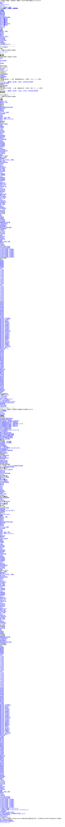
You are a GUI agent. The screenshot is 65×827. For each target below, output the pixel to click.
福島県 (2, 310)
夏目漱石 (2, 191)
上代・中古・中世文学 (6, 469)
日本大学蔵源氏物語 (5, 428)
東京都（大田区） (5, 328)
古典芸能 (2, 37)
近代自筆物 (3, 40)
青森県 (2, 304)
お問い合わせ (4, 816)
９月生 (2, 280)
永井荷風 (2, 189)
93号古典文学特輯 (5, 246)
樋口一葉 (2, 195)
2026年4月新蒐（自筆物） (7, 251)
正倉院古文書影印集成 (6, 418)
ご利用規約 (3, 810)
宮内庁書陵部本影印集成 (7, 433)
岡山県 (2, 373)
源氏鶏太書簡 (4, 85)
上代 (1, 129)
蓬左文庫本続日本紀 (5, 432)
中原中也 (2, 190)
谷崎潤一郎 (3, 186)
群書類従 (2, 444)
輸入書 (2, 483)
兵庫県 (2, 366)
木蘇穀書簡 (3, 76)
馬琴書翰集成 (4, 449)
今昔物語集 (3, 139)
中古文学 (2, 232)
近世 (1, 148)
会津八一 (2, 166)
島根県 (2, 372)
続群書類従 (3, 445)
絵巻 (1, 235)
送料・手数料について (6, 399)
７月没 (2, 294)
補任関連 (2, 491)
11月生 (2, 282)
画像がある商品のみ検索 (9, 50)
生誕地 (2, 63)
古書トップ (3, 101)
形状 (1, 259)
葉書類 (2, 263)
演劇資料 (2, 14)
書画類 (2, 264)
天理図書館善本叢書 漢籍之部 (9, 426)
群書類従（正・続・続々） (7, 510)
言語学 (2, 32)
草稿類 (2, 260)
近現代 (2, 490)
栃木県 (2, 313)
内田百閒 (2, 171)
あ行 (1, 164)
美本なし (2, 27)
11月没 (2, 299)
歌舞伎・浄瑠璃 (4, 477)
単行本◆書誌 (4, 22)
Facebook (2, 413)
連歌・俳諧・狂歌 (5, 241)
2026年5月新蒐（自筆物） (7, 253)
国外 (1, 392)
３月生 (2, 272)
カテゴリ (2, 2)
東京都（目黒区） (5, 329)
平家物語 (2, 144)
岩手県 (2, 305)
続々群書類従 (4, 446)
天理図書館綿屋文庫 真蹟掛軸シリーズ (11, 423)
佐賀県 (2, 383)
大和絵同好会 (4, 223)
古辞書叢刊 (3, 228)
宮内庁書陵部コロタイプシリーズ (9, 430)
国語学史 (2, 108)
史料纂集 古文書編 (5, 442)
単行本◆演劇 (4, 19)
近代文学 (2, 472)
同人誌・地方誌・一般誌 (7, 159)
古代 (1, 486)
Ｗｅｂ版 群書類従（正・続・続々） (10, 447)
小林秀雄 (2, 175)
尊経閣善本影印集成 (5, 419)
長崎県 (2, 384)
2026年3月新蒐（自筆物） (7, 250)
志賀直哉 (2, 179)
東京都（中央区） (5, 319)
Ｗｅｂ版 (2, 26)
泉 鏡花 (2, 170)
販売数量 (2, 404)
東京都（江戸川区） (5, 346)
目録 (1, 499)
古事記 (2, 130)
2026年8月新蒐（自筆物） (7, 257)
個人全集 (2, 161)
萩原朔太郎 (3, 194)
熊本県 (2, 386)
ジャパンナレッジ (5, 822)
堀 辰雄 (2, 198)
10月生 (2, 281)
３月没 (2, 288)
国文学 (2, 35)
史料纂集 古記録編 (5, 441)
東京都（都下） (4, 347)
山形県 (2, 309)
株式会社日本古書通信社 (7, 821)
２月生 (2, 271)
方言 (1, 120)
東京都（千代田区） (5, 318)
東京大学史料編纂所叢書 (7, 435)
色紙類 (2, 265)
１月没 (2, 286)
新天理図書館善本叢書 (6, 437)
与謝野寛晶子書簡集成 (6, 450)
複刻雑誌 (2, 158)
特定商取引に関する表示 (7, 402)
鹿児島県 (2, 389)
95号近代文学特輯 (28, 81)
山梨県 (2, 350)
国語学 (2, 34)
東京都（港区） (4, 320)
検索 (1, 3)
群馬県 (2, 314)
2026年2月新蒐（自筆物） (7, 249)
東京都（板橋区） (5, 338)
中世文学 (2, 234)
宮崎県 (2, 388)
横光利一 (2, 207)
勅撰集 (2, 126)
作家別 (2, 163)
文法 (1, 115)
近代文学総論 (4, 162)
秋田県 (2, 308)
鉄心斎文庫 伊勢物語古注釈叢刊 (9, 421)
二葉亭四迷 (3, 196)
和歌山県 (2, 369)
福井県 (2, 356)
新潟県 (2, 352)
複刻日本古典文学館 (5, 227)
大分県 (2, 387)
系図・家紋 (3, 493)
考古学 (2, 484)
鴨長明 (2, 141)
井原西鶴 (2, 149)
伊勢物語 (2, 135)
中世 (1, 140)
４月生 (20, 90)
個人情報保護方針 (5, 814)
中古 (1, 134)
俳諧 (1, 154)
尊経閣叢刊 (3, 226)
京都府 (2, 364)
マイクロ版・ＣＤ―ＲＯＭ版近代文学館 (11, 465)
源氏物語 (2, 136)
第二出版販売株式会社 (6, 819)
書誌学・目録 (4, 31)
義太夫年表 (3, 456)
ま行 (1, 199)
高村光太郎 (3, 184)
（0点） (6, 7)
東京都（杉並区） (5, 333)
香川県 (2, 378)
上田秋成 (2, 153)
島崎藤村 (2, 180)
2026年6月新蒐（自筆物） (7, 254)
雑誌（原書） (4, 157)
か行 (1, 172)
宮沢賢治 (2, 203)
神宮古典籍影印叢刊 (5, 427)
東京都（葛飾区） (5, 343)
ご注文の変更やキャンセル (7, 401)
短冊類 (2, 267)
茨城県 (2, 312)
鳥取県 (2, 370)
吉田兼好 (2, 143)
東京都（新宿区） (5, 322)
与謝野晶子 (3, 208)
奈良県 (2, 368)
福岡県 (2, 382)
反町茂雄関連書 (4, 497)
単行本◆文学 (4, 18)
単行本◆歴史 (4, 21)
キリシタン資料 (4, 112)
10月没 (2, 297)
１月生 (2, 269)
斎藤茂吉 (2, 177)
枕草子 (2, 138)
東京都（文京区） (5, 323)
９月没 (25, 90)
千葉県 (2, 317)
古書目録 (2, 42)
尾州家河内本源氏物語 (6, 436)
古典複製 (2, 39)
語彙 (1, 116)
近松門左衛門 (4, 150)
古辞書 (2, 111)
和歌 (1, 125)
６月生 (2, 276)
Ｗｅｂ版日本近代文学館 (7, 467)
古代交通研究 (4, 481)
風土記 (2, 133)
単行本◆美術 (4, 25)
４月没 (2, 290)
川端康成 (2, 173)
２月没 (2, 287)
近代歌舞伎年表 (4, 455)
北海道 (2, 303)
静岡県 (2, 359)
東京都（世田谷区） (5, 331)
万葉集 (2, 127)
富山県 (14, 81)
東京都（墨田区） (5, 326)
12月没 (2, 300)
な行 (1, 187)
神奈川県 (2, 349)
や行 (1, 205)
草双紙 (2, 237)
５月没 (2, 291)
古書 (1, 30)
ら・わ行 (2, 209)
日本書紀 (2, 131)
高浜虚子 (2, 182)
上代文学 (2, 231)
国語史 (2, 110)
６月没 (2, 292)
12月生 (2, 283)
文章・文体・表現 (5, 117)
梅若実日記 (3, 451)
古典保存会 (3, 225)
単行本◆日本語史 (5, 23)
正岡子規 (2, 200)
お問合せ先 (3, 406)
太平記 (2, 147)
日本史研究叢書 (4, 482)
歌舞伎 (2, 218)
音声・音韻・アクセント (7, 118)
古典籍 (2, 41)
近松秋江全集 (4, 463)
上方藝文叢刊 (4, 431)
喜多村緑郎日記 (4, 458)
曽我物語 (2, 145)
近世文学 (2, 236)
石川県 (2, 355)
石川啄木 (2, 168)
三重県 (2, 361)
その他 (2, 244)
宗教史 (2, 492)
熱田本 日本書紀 (5, 438)
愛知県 (2, 360)
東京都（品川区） (5, 327)
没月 (1, 285)
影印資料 (2, 12)
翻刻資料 (2, 13)
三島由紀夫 (3, 202)
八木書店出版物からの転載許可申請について (12, 813)
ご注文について (4, 4)
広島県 (2, 374)
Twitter (2, 412)
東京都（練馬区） (5, 337)
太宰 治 (2, 185)
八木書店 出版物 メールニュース (9, 808)
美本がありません (5, 514)
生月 (1, 268)
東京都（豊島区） (5, 336)
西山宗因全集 (4, 453)
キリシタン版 (4, 502)
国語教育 (2, 121)
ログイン (2, 5)
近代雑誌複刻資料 (5, 17)
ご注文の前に (4, 396)
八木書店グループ (5, 817)
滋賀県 (2, 363)
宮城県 (2, 306)
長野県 (2, 351)
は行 (1, 193)
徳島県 (2, 377)
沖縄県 (2, 391)
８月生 (20, 81)
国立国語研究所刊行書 (6, 107)
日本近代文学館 (4, 508)
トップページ (4, 51)
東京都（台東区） (5, 324)
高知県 (2, 381)
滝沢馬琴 (2, 152)
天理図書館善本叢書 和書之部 (9, 424)
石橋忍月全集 (4, 460)
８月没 (2, 295)
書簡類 (9, 81)
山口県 (2, 375)
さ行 (1, 176)
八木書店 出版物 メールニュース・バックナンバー (14, 809)
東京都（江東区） (5, 345)
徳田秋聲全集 (4, 461)
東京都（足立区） (5, 341)
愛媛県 (2, 379)
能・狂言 (2, 478)
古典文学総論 (4, 124)
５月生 (2, 274)
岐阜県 (2, 358)
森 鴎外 (2, 204)
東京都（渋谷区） (5, 332)
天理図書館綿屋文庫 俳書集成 (9, 422)
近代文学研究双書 (5, 473)
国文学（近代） (4, 36)
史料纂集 (2, 511)
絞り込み (2, 68)
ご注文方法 (3, 397)
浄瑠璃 (2, 217)
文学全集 (2, 16)
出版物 (2, 11)
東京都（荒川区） (5, 342)
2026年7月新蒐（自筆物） (7, 255)
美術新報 (2, 509)
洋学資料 (2, 113)
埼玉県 (2, 315)
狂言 (1, 216)
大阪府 (2, 365)
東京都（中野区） (5, 335)
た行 (1, 181)
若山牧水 (2, 211)
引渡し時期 (3, 405)
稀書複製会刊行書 (5, 222)
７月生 (2, 277)
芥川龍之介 (3, 167)
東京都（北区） (4, 340)
